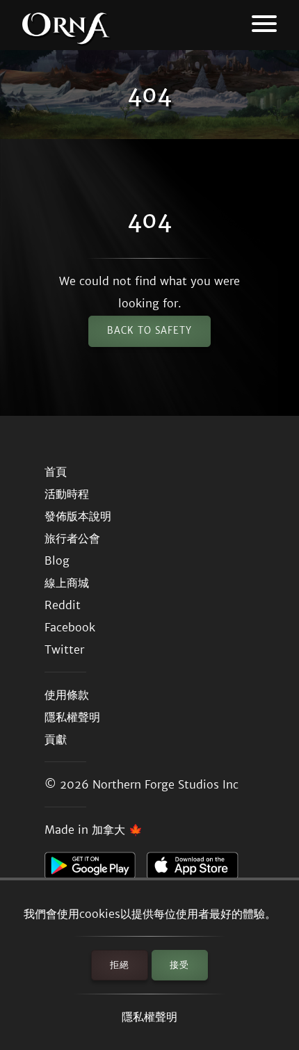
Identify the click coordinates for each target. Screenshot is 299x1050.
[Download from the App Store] (198, 869)
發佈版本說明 (78, 516)
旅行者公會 (72, 538)
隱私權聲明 (149, 1017)
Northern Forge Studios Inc (165, 784)
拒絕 (119, 965)
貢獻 (56, 739)
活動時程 (67, 494)
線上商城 (67, 583)
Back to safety (149, 331)
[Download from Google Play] (96, 869)
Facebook (70, 627)
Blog (57, 560)
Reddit (63, 605)
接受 (179, 965)
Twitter (64, 649)
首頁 (56, 471)
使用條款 (67, 695)
